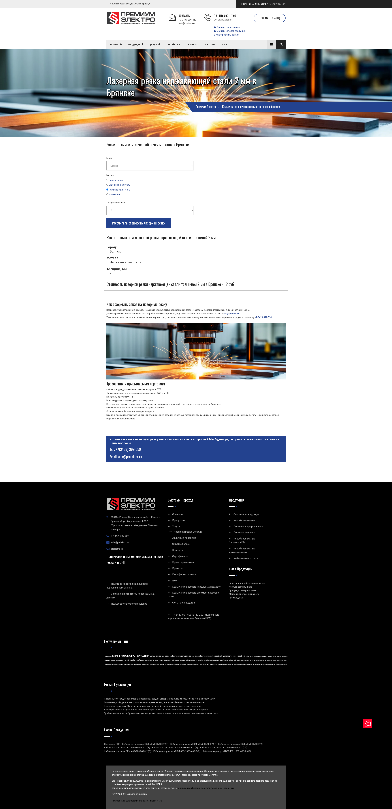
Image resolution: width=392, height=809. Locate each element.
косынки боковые (242, 664)
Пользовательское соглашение (129, 603)
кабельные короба (271, 660)
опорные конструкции (156, 660)
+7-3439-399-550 (263, 317)
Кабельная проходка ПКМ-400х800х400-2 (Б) (175, 747)
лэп (251, 664)
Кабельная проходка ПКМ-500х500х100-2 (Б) (193, 744)
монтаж (255, 664)
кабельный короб (234, 660)
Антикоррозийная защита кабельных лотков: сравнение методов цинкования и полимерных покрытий (156, 709)
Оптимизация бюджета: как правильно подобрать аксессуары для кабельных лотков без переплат (154, 702)
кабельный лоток (222, 660)
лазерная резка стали (281, 664)
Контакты (177, 550)
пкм (146, 660)
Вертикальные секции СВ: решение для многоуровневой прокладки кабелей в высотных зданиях (153, 706)
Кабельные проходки (246, 558)
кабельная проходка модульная (183, 664)
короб (200, 660)
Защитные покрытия (184, 537)
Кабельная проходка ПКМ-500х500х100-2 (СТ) (241, 744)
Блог (175, 580)
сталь (216, 664)
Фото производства (183, 602)
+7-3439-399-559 (277, 4)
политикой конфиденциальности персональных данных (205, 788)
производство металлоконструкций (113, 664)
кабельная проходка (253, 656)
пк (258, 664)
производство (107, 656)
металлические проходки (113, 660)
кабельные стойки (154, 664)
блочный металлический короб (186, 656)
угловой (220, 664)
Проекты (177, 568)
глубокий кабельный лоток (229, 664)
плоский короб (128, 660)
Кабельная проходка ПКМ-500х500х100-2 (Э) (145, 744)
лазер (248, 664)
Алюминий (114, 194)
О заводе (177, 514)
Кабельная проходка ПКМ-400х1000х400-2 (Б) (176, 751)
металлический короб (232, 656)
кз (203, 660)
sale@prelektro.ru (187, 23)
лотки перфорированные (129, 664)
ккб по (166, 664)
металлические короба (161, 656)
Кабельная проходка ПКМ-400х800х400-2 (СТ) (223, 747)
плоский (162, 664)
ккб (244, 656)
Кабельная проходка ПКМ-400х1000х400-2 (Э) (127, 751)
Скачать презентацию (228, 27)
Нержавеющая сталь (119, 190)
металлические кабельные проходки (274, 656)
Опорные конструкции (246, 514)
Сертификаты (180, 556)
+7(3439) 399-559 (128, 449)
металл (261, 664)
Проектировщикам (183, 562)
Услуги (176, 526)
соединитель (107, 668)
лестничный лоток (281, 660)
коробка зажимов (210, 660)
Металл (110, 175)
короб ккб (218, 656)
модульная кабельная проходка (174, 660)
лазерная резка (246, 660)
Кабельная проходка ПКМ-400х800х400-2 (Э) (127, 747)
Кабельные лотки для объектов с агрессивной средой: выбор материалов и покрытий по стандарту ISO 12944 (159, 699)
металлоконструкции (130, 655)
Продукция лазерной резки (242, 590)
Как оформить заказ (184, 574)
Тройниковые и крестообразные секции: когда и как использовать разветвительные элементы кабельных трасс (161, 713)
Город (109, 158)
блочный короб (206, 656)
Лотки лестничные (244, 532)
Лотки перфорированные (248, 526)
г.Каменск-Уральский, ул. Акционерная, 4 (129, 3)
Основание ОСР (112, 744)
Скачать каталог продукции (231, 31)
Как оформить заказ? (227, 34)
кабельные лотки (191, 660)
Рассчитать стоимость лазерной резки (138, 223)
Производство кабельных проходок (247, 583)
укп (199, 664)
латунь (265, 664)
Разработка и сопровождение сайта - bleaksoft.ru (137, 801)
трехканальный (271, 664)
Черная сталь (116, 180)
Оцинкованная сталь (119, 185)
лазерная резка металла (142, 664)
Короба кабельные (244, 520)
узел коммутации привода (207, 664)
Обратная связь (181, 544)
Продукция (178, 520)
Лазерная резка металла (188, 531)
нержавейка (171, 664)
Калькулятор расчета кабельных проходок (196, 586)
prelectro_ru (117, 548)
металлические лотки (258, 660)
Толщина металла (115, 202)
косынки (195, 664)
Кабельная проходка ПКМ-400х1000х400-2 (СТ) (227, 751)
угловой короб (139, 660)
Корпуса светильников (240, 587)
